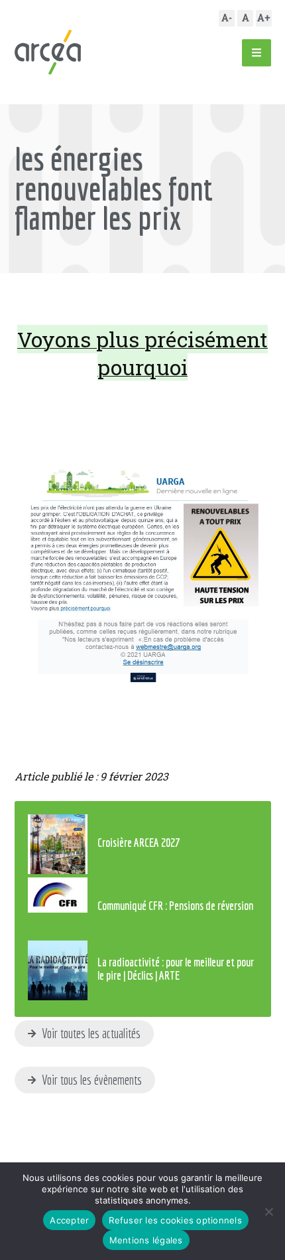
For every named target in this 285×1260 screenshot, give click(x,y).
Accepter (69, 1220)
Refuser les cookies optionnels (175, 1220)
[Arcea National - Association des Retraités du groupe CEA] (48, 52)
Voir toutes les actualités (90, 1033)
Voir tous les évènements (90, 1079)
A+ (263, 17)
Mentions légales (146, 1240)
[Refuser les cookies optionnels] (268, 1211)
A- (226, 17)
